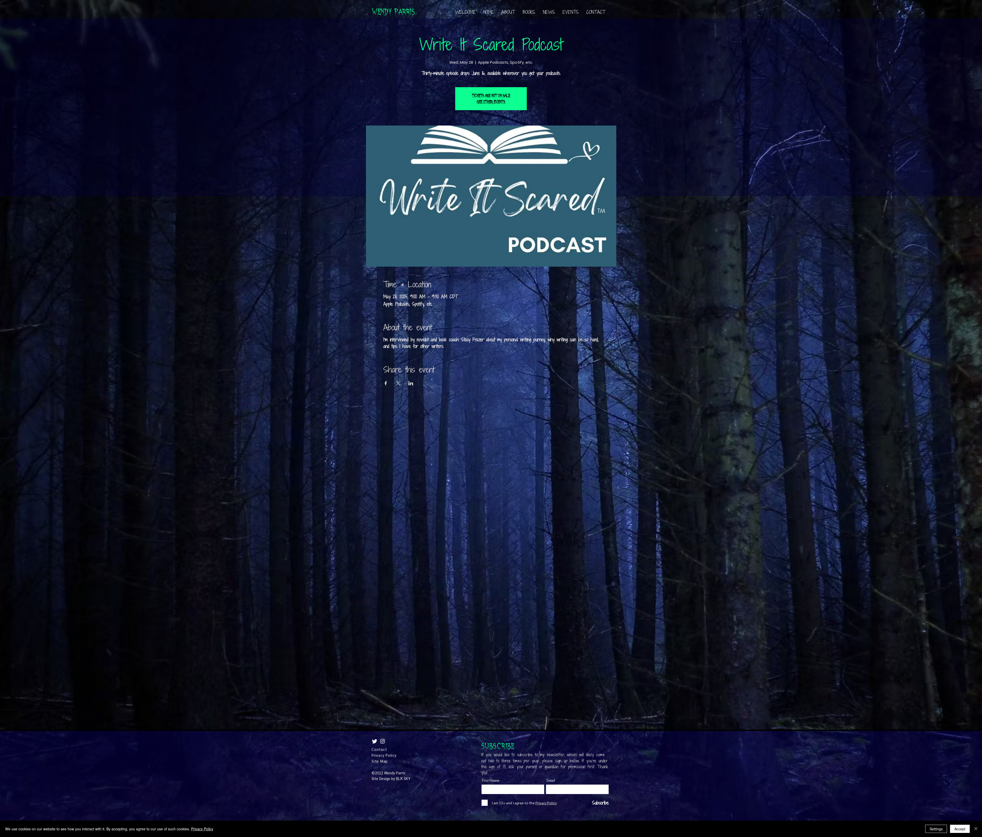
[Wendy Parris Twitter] (375, 741)
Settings (936, 828)
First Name (490, 780)
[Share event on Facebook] (385, 383)
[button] (529, 12)
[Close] (976, 829)
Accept (959, 828)
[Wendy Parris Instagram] (383, 741)
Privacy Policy (202, 828)
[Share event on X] (398, 383)
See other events (491, 102)
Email (550, 780)
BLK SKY (403, 778)
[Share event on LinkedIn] (410, 383)
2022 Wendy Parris (390, 772)
